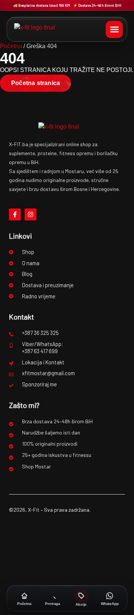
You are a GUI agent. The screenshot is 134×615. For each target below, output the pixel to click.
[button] (114, 29)
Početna (11, 46)
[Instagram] (30, 214)
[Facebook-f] (15, 214)
